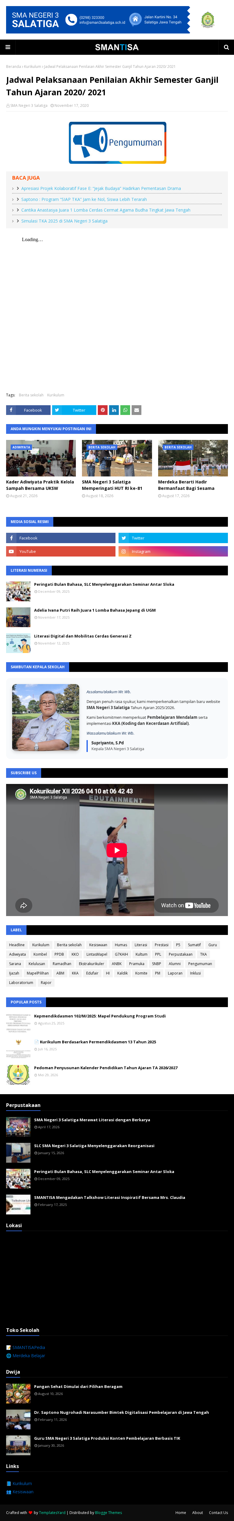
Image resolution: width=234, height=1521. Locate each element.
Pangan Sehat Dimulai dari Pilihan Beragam (78, 1386)
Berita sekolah (31, 395)
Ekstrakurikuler (91, 963)
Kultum (141, 954)
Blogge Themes (108, 1512)
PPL (158, 954)
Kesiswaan (98, 944)
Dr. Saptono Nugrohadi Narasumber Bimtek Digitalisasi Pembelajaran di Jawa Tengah (121, 1412)
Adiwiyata (17, 954)
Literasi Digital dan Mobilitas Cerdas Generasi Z (83, 636)
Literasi (141, 944)
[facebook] (60, 538)
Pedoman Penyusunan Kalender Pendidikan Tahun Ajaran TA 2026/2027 (105, 1067)
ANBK (117, 963)
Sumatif (194, 944)
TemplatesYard (52, 1512)
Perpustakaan (181, 954)
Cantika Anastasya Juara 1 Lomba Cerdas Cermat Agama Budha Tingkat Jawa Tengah (105, 210)
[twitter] (173, 538)
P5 (178, 944)
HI (108, 973)
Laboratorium (21, 982)
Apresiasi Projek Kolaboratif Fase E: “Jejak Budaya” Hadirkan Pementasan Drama (101, 188)
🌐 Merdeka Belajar (25, 1355)
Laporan (175, 973)
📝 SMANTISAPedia (25, 1347)
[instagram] (173, 551)
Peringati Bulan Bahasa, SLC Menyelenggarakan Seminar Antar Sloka (104, 584)
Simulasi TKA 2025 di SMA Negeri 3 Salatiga (64, 221)
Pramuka (136, 963)
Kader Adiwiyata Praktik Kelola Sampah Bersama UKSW (40, 485)
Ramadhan (62, 963)
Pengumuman (200, 963)
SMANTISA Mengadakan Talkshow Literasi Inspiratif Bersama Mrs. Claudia (109, 1197)
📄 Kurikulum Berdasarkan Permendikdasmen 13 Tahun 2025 (95, 1042)
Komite (141, 973)
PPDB (59, 954)
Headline (17, 944)
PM (157, 973)
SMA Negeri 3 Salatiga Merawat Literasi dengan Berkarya (92, 1119)
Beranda (13, 66)
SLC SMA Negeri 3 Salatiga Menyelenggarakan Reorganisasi (94, 1145)
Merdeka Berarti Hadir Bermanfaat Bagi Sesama (186, 485)
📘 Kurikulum (19, 1483)
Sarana (15, 963)
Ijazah (14, 973)
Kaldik (122, 973)
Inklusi (195, 973)
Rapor (46, 982)
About (197, 1512)
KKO (75, 954)
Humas (121, 944)
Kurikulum (32, 66)
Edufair (92, 973)
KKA (75, 973)
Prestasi (161, 944)
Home (181, 1512)
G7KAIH (121, 954)
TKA (203, 954)
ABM (60, 973)
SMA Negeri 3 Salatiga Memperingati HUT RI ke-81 (112, 485)
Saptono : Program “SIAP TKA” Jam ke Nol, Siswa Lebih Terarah (84, 199)
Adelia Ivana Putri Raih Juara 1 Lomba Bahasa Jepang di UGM (95, 610)
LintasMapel (97, 954)
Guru (212, 944)
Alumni (175, 963)
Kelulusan (37, 963)
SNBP (156, 963)
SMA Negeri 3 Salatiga (29, 105)
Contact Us (218, 1512)
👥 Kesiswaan (20, 1492)
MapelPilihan (38, 973)
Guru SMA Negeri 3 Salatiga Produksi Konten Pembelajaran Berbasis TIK (107, 1438)
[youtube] (60, 551)
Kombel (40, 954)
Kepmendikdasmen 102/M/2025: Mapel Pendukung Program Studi (100, 1016)
